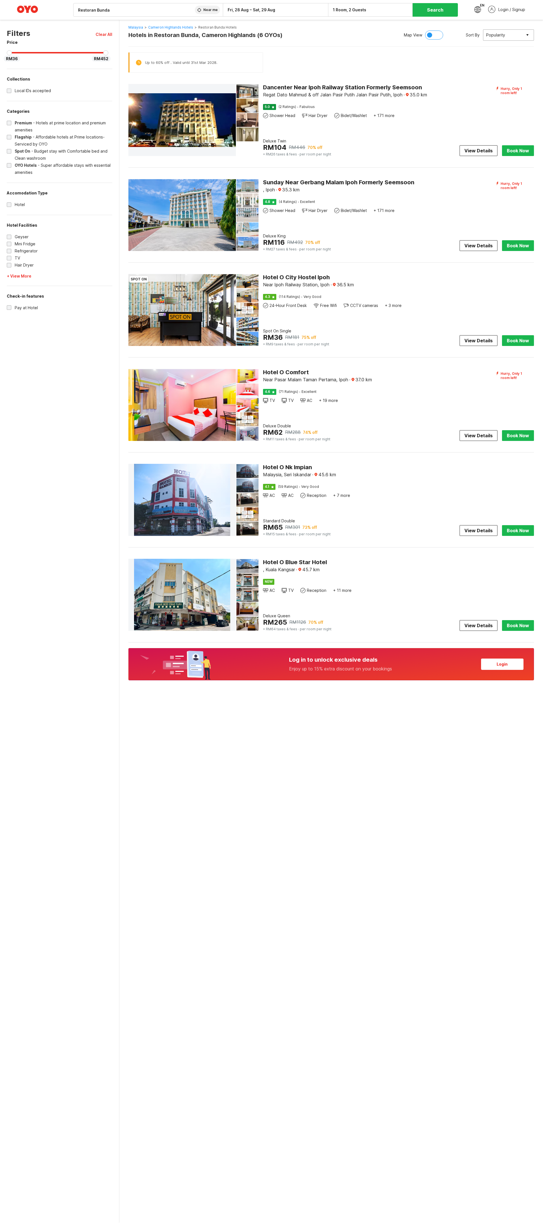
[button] (104, 34)
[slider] (9, 52)
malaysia (135, 27)
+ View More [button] (19, 276)
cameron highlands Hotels (170, 27)
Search (435, 10)
